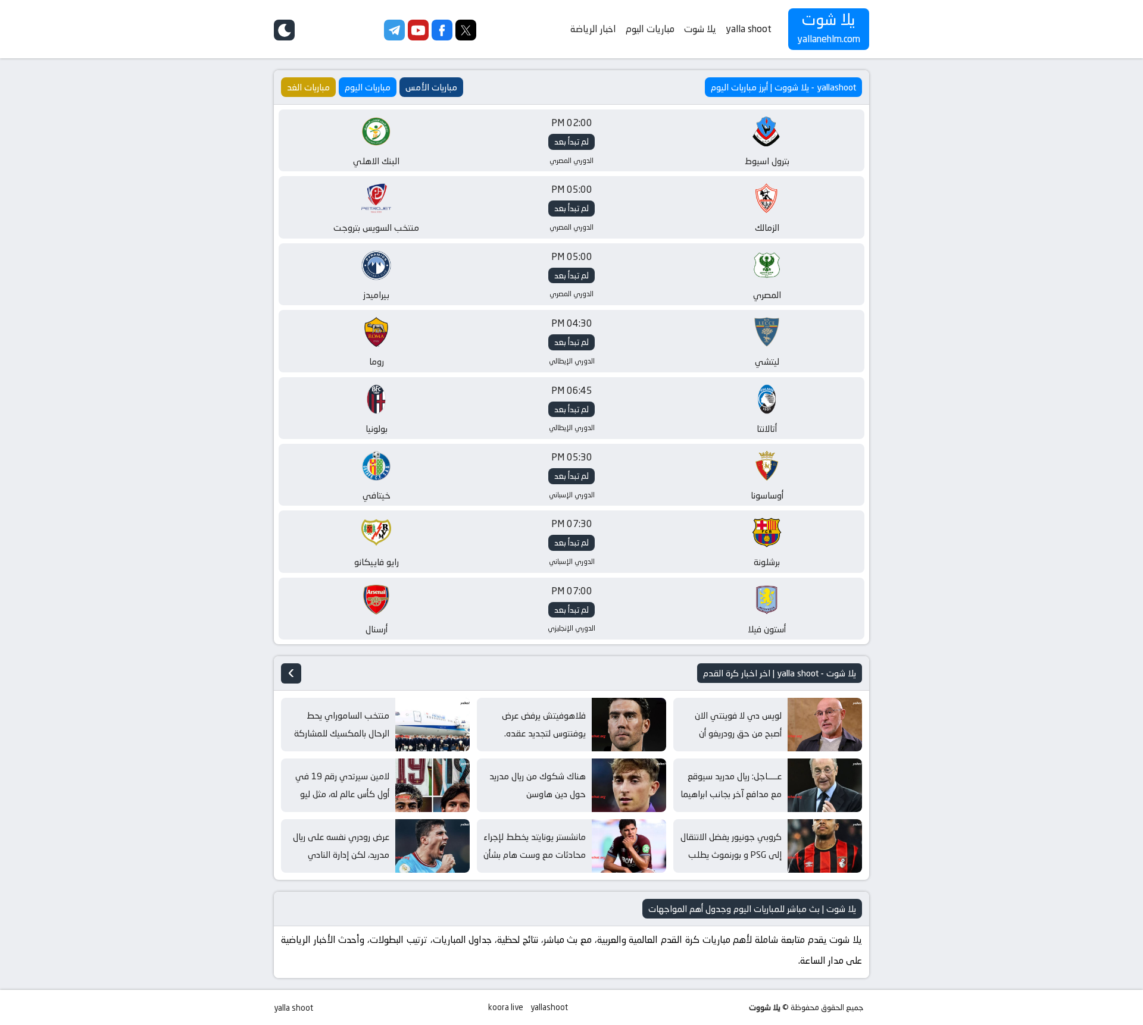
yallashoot (549, 1007)
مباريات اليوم (650, 28)
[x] (465, 37)
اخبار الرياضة (593, 28)
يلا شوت (700, 28)
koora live (505, 1007)
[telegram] (394, 37)
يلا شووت (764, 1007)
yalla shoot (749, 28)
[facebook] (442, 37)
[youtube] (418, 37)
